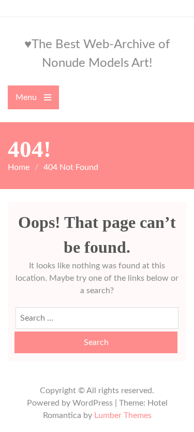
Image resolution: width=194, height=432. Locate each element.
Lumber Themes (123, 415)
